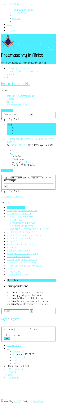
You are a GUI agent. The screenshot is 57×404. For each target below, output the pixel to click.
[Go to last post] (34, 162)
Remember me (13, 335)
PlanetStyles (38, 401)
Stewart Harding (17, 144)
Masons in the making (16, 84)
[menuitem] (22, 9)
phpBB (16, 401)
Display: (7, 177)
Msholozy (28, 162)
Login (4, 319)
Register (14, 319)
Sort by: (27, 177)
